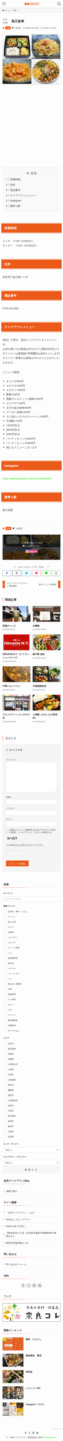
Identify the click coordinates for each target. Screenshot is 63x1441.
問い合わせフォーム (16, 1264)
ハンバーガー (14, 973)
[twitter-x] (29, 1285)
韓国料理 (12, 994)
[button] (7, 573)
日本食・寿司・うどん (17, 911)
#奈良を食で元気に (15, 1226)
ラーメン (12, 916)
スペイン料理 (14, 947)
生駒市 (11, 1053)
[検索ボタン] (59, 4)
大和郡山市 (13, 1064)
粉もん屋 (12, 921)
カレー (11, 1004)
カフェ (11, 926)
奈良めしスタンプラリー (18, 1219)
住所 (12, 184)
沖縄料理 (12, 1025)
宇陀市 (11, 1110)
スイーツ (12, 1014)
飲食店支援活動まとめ (17, 1242)
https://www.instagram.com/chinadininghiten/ (27, 478)
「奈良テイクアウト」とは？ (20, 1212)
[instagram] (34, 1285)
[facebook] (23, 1285)
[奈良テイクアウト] (31, 4)
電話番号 (15, 190)
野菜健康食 (13, 1020)
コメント (11, 759)
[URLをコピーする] (56, 573)
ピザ (10, 1009)
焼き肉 (11, 963)
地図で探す (11, 1191)
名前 (9, 797)
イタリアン (13, 937)
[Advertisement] (31, 125)
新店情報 (12, 1048)
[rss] (40, 1285)
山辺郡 (11, 1069)
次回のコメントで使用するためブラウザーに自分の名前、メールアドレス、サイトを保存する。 (32, 831)
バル (10, 952)
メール (10, 808)
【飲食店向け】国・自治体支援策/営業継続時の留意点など (31, 1234)
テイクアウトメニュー (23, 195)
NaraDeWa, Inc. (50, 1437)
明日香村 (12, 1115)
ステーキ (12, 968)
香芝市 (11, 1084)
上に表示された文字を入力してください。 (26, 845)
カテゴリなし (14, 1030)
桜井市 (11, 1105)
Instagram (15, 200)
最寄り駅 (15, 205)
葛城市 (11, 1121)
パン (10, 978)
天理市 (11, 1074)
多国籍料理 (13, 958)
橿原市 (11, 1095)
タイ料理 (12, 999)
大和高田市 (13, 1100)
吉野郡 (11, 1136)
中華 (8, 28)
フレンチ (12, 942)
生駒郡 (11, 1059)
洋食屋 (11, 932)
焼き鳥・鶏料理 (14, 983)
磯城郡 (11, 1090)
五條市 (11, 1131)
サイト (9, 819)
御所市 (11, 1126)
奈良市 (18, 28)
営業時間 (15, 179)
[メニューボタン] (4, 4)
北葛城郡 (12, 1079)
